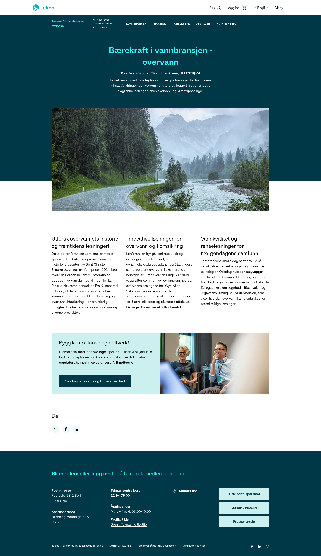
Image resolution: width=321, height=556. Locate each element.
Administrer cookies (193, 545)
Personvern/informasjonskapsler (156, 545)
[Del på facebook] (66, 429)
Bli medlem (65, 473)
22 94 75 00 (120, 495)
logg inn (101, 473)
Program (160, 23)
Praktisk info (226, 23)
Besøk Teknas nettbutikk (129, 524)
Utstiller (203, 23)
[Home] (43, 7)
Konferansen (136, 23)
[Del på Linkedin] (76, 429)
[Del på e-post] (55, 429)
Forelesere (181, 23)
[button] (214, 7)
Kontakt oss (188, 491)
